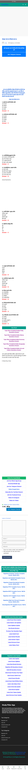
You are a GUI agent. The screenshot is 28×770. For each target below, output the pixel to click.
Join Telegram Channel (14, 54)
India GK (3, 722)
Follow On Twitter (14, 500)
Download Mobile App (14, 483)
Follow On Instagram (14, 497)
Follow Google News (14, 489)
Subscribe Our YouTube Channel (14, 492)
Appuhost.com (20, 754)
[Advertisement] (14, 21)
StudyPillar (5, 4)
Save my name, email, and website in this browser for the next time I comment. (14, 551)
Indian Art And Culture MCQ (11, 504)
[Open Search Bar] (23, 5)
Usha (6, 42)
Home (3, 768)
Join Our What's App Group (14, 480)
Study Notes (19, 768)
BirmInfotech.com (20, 752)
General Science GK (5, 724)
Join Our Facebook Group (14, 495)
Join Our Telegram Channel (14, 486)
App (25, 768)
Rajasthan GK (4, 720)
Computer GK (4, 726)
